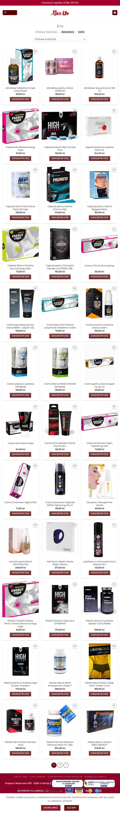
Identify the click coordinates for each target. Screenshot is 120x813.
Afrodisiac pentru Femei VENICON (60, 89)
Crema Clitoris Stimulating (99, 265)
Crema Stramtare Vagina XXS (21, 502)
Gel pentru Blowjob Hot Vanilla (99, 504)
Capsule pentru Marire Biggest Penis (99, 208)
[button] (10, 12)
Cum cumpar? (38, 776)
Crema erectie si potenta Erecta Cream (99, 326)
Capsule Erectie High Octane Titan (60, 149)
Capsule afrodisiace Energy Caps (20, 149)
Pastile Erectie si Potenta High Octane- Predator (20, 684)
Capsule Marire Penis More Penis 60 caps (20, 208)
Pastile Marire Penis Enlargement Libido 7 (60, 684)
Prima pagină (46, 32)
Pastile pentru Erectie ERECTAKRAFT (99, 743)
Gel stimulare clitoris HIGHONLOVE (20, 563)
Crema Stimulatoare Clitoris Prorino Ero (60, 444)
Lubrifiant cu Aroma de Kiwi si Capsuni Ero (99, 563)
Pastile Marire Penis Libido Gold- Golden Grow (99, 684)
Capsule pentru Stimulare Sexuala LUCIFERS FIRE (60, 267)
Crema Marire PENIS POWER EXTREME (60, 385)
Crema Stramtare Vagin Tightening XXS (99, 444)
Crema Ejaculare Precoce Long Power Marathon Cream (60, 326)
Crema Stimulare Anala (20, 443)
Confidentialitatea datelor (65, 776)
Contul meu (20, 776)
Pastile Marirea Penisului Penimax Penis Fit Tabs (60, 743)
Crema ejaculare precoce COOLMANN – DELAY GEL (20, 326)
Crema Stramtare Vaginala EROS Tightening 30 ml (60, 504)
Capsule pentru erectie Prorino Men (60, 208)
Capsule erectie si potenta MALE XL (99, 149)
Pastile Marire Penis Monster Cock (20, 743)
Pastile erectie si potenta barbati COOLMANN (99, 622)
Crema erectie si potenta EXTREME (20, 385)
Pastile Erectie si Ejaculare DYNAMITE (60, 622)
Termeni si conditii (95, 776)
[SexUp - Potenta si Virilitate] (60, 12)
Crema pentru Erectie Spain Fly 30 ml (99, 385)
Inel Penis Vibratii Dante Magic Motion (60, 563)
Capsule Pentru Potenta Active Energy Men (21, 267)
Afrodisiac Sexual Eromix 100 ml (99, 89)
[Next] (66, 765)
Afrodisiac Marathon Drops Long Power (20, 89)
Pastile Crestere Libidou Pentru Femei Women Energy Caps (20, 623)
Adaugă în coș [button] (20, 99)
